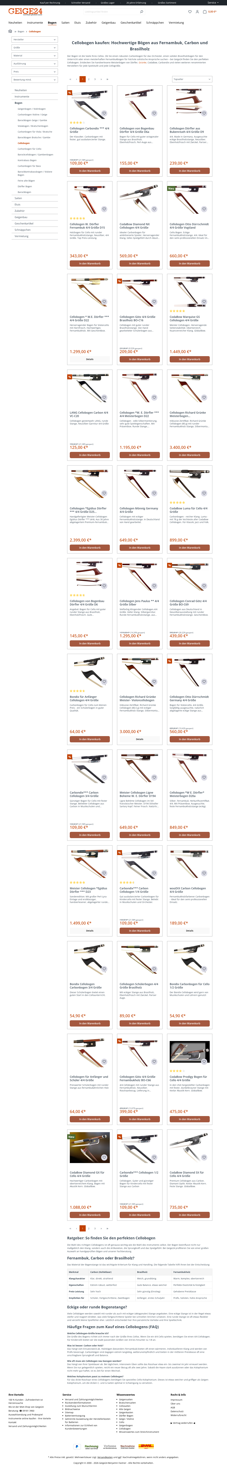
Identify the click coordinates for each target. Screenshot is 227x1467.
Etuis (17, 204)
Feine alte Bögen (26, 180)
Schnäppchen (23, 230)
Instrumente (22, 96)
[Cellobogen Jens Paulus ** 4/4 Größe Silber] (140, 576)
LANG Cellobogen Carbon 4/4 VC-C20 (89, 414)
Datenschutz (177, 1411)
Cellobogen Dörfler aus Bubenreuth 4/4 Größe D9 (187, 130)
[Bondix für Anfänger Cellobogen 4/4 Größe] (90, 671)
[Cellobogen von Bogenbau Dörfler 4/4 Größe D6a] (140, 103)
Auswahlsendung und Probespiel (25, 1414)
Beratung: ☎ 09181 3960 (21, 1410)
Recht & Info (178, 1394)
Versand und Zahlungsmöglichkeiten (27, 1426)
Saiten (18, 198)
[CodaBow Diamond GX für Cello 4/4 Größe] (90, 1147)
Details (89, 359)
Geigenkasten (126, 1412)
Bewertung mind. (23, 79)
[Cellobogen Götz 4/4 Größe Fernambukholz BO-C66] (140, 1051)
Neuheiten (21, 90)
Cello (121, 1422)
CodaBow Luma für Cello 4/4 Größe (188, 510)
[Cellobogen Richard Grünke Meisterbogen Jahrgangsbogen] (190, 387)
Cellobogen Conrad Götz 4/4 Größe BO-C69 (188, 602)
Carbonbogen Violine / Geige (32, 114)
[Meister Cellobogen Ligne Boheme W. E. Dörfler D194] (140, 767)
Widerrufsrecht (178, 1415)
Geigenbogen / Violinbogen (32, 108)
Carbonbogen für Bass (29, 165)
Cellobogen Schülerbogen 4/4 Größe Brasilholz (139, 985)
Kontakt (12, 1422)
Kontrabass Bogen (27, 160)
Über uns (175, 1403)
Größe (17, 47)
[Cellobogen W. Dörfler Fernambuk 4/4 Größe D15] (90, 199)
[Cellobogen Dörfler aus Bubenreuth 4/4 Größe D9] (190, 103)
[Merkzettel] (190, 12)
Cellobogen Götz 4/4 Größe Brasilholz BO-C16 (137, 318)
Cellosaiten (124, 1405)
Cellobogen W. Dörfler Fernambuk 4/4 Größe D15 (87, 225)
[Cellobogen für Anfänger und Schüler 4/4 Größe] (90, 1051)
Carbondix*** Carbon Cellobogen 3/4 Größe (84, 794)
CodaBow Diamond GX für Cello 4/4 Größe (87, 1174)
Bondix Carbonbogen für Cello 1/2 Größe (190, 985)
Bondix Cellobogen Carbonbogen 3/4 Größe (86, 985)
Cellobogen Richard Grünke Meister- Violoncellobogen (138, 698)
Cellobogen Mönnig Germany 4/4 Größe (139, 510)
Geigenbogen (126, 1425)
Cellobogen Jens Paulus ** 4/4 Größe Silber (139, 602)
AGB (173, 1407)
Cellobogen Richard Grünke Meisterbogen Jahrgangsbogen (188, 414)
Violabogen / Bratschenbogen (33, 125)
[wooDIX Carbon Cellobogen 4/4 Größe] (190, 863)
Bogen (18, 103)
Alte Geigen (125, 1409)
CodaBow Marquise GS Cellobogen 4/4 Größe (185, 318)
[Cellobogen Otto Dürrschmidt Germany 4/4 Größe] (190, 671)
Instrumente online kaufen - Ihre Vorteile (29, 1418)
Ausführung (20, 63)
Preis (16, 71)
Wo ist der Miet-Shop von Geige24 (26, 1406)
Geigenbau (21, 217)
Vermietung (21, 236)
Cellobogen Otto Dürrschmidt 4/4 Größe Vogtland (189, 225)
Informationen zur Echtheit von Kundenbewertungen (81, 1427)
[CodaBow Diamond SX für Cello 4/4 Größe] (190, 1147)
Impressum (176, 1399)
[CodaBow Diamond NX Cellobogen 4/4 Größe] (140, 199)
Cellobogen (24, 143)
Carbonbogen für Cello (29, 148)
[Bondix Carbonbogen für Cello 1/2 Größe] (190, 959)
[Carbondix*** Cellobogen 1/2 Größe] (140, 1147)
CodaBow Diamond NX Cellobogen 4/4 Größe (135, 225)
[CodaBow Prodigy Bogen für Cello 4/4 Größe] (190, 1051)
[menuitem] (87, 1399)
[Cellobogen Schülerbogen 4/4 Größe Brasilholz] (140, 959)
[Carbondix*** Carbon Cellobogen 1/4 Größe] (140, 863)
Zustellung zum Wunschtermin (81, 1405)
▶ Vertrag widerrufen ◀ (183, 1422)
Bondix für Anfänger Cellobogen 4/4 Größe (84, 698)
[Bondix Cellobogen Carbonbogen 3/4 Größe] (90, 959)
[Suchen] (141, 11)
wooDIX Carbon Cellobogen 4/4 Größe (188, 890)
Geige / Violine (126, 1418)
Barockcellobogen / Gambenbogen (35, 154)
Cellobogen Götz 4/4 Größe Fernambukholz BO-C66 (137, 1078)
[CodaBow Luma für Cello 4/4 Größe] (190, 483)
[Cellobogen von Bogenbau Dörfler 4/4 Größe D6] (90, 576)
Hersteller (19, 39)
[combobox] (110, 11)
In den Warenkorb (90, 171)
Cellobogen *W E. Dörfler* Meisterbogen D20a (187, 794)
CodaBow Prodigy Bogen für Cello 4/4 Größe (188, 1078)
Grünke (142, 62)
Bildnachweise (72, 1409)
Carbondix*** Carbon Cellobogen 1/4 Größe (134, 890)
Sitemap (69, 1412)
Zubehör (20, 211)
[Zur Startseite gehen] (25, 12)
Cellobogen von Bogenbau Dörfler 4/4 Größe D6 (87, 602)
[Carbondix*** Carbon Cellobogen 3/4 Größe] (90, 767)
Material (18, 55)
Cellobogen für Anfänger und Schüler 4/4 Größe (89, 1078)
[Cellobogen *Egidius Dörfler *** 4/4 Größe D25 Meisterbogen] (90, 483)
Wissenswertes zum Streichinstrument (139, 1431)
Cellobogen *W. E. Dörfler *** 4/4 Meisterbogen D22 (139, 414)
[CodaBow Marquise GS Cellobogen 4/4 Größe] (190, 291)
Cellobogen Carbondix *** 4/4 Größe (89, 130)
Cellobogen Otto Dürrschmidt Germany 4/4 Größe (189, 698)
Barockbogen (24, 192)
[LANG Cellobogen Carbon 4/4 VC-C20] (90, 387)
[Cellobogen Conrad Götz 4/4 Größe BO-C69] (190, 576)
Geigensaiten (126, 1399)
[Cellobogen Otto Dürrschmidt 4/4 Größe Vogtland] (190, 199)
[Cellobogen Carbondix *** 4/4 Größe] (90, 103)
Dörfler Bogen (25, 186)
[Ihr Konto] (197, 12)
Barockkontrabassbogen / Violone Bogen (35, 173)
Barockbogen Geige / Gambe (32, 120)
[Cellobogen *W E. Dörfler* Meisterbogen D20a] (190, 767)
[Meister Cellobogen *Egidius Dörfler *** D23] (90, 863)
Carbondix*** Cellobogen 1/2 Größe (139, 1174)
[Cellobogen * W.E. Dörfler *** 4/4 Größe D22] (90, 291)
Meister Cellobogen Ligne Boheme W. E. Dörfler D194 (138, 794)
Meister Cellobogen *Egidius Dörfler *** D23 (88, 890)
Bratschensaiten (127, 1402)
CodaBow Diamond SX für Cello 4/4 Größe (187, 1174)
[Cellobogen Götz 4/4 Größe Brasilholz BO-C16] (140, 291)
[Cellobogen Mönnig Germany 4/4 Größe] (140, 483)
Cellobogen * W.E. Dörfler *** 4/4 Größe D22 (89, 318)
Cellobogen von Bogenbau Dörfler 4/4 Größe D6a (137, 130)
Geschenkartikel (24, 223)
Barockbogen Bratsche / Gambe (34, 137)
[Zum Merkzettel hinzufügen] (104, 113)
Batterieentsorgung (75, 1415)
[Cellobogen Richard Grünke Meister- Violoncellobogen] (140, 671)
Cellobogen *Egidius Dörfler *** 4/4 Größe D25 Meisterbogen (88, 510)
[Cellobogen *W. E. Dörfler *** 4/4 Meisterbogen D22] (140, 387)
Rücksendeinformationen (78, 1402)
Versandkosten (105, 1457)
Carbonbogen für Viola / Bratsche (35, 131)
